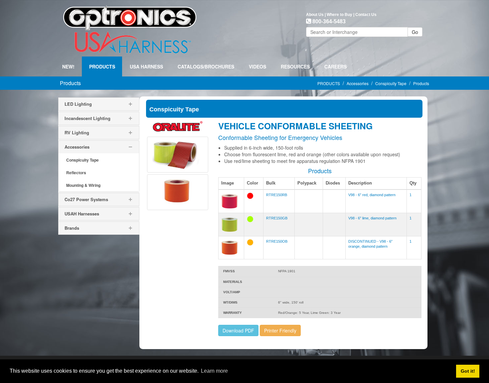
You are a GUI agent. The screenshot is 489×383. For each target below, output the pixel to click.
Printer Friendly (280, 330)
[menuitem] (102, 66)
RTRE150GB (276, 218)
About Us (315, 14)
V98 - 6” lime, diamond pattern (372, 218)
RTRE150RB (276, 195)
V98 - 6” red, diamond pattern (372, 195)
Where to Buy (339, 14)
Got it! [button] (468, 371)
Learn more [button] (214, 371)
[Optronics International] (129, 27)
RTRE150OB (276, 241)
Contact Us (366, 14)
